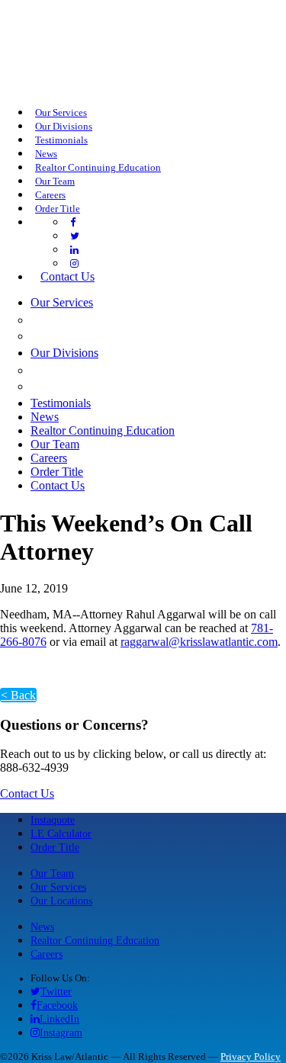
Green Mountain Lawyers (127, 369)
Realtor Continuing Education (95, 940)
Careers (47, 954)
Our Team (52, 873)
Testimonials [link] (61, 140)
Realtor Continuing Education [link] (98, 167)
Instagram (61, 1032)
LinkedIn (59, 1019)
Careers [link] (50, 195)
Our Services (58, 887)
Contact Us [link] (67, 276)
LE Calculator (61, 833)
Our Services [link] (61, 113)
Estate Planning (92, 335)
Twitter (56, 991)
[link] (73, 222)
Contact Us (27, 793)
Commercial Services (111, 319)
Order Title (55, 847)
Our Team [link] (55, 181)
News (42, 926)
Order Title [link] (57, 209)
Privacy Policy (250, 1057)
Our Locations (61, 900)
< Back (18, 695)
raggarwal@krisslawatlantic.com (199, 641)
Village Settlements (110, 385)
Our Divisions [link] (63, 126)
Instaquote (53, 820)
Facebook (57, 1005)
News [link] (46, 154)
